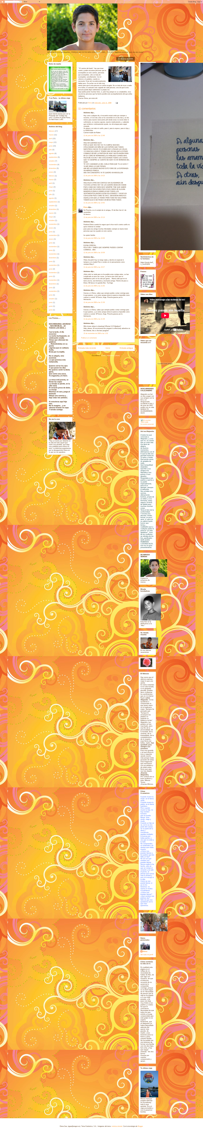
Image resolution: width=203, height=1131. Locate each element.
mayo (51, 142)
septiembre (53, 157)
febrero (51, 131)
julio (50, 150)
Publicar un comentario (89, 338)
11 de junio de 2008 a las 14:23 (94, 175)
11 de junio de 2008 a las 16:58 (94, 238)
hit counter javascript (147, 424)
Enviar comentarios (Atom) (111, 355)
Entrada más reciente (87, 348)
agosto (51, 153)
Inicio (108, 348)
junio (50, 146)
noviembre (53, 164)
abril (50, 138)
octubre (52, 161)
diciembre (52, 168)
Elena (86, 207)
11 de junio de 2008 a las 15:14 (94, 217)
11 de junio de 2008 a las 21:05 (94, 286)
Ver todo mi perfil (147, 954)
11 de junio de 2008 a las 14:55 (94, 203)
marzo (51, 135)
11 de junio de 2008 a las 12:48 (94, 135)
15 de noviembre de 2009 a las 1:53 (96, 333)
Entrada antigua (126, 348)
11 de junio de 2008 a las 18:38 (94, 252)
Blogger (140, 1126)
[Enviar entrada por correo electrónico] (116, 103)
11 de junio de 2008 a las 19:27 (94, 267)
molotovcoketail (117, 1126)
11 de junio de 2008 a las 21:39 (94, 302)
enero (51, 172)
